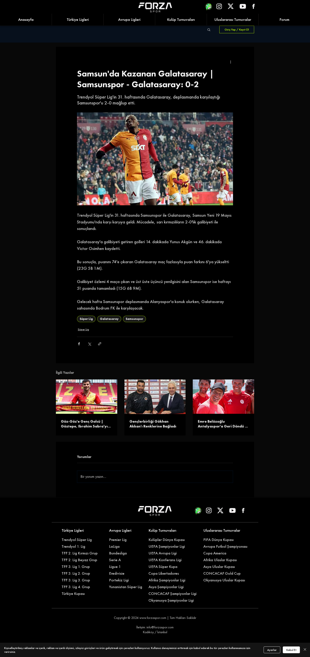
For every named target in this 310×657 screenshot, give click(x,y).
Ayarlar (272, 650)
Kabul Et (291, 650)
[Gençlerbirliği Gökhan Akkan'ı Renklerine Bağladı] (155, 396)
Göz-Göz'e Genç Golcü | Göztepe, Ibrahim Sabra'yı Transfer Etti (84, 424)
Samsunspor (134, 319)
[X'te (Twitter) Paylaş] (89, 344)
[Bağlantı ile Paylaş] (100, 344)
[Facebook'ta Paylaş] (79, 344)
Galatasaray (109, 319)
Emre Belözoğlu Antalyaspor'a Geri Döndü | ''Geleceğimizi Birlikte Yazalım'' (222, 424)
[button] (209, 29)
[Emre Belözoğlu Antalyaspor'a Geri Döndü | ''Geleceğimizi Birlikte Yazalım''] (223, 396)
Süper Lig (86, 319)
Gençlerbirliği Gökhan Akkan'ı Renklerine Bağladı (152, 424)
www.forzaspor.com (152, 618)
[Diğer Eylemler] (230, 61)
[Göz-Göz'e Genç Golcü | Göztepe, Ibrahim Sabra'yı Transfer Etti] (86, 396)
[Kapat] (304, 650)
